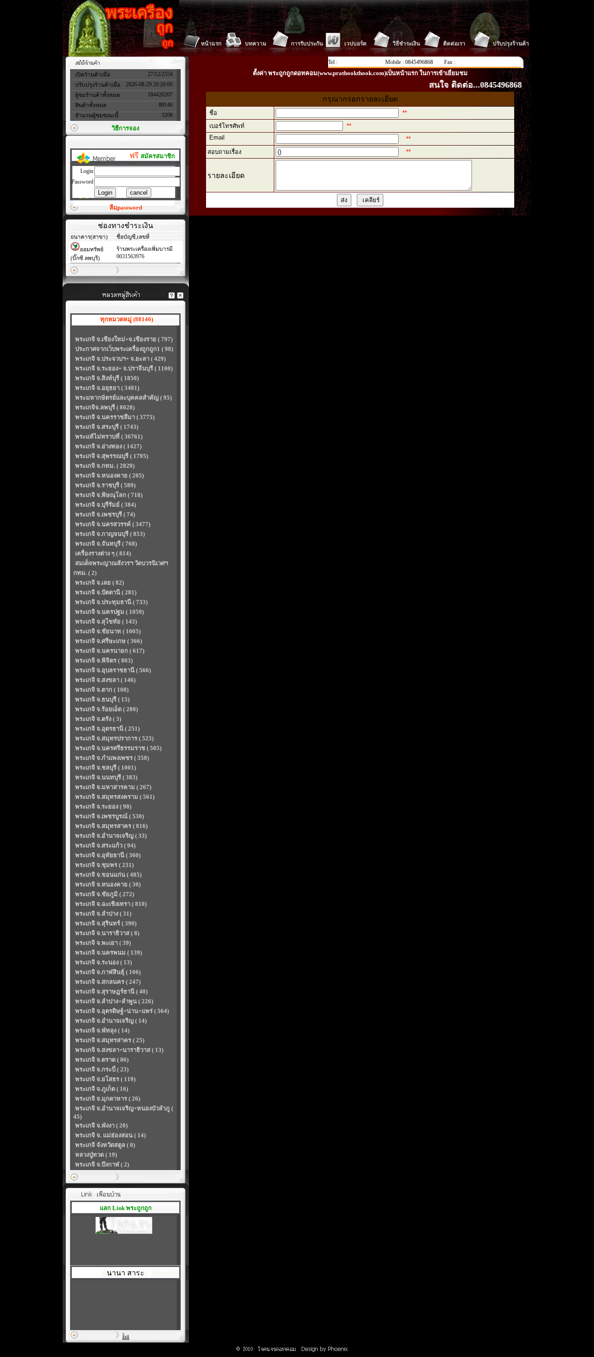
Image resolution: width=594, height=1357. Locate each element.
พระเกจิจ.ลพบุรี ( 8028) (105, 407)
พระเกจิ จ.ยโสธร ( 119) (105, 1079)
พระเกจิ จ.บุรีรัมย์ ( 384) (105, 504)
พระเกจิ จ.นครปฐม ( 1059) (109, 611)
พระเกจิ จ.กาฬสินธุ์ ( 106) (108, 971)
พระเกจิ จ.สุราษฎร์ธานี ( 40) (111, 991)
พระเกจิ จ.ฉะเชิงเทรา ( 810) (111, 903)
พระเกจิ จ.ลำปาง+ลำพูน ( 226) (114, 1001)
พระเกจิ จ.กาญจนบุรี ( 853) (110, 533)
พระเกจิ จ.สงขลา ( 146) (105, 679)
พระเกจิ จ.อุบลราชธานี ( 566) (113, 670)
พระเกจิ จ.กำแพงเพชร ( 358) (112, 757)
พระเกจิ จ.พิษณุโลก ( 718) (108, 494)
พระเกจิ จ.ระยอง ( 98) (103, 806)
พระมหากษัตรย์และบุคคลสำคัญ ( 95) (123, 397)
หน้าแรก (211, 43)
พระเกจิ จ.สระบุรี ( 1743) (106, 426)
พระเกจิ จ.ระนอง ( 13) (103, 962)
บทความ (255, 43)
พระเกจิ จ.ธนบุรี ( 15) (102, 699)
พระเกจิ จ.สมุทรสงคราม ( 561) (115, 796)
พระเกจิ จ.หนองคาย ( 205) (109, 475)
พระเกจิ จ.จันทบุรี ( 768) (106, 543)
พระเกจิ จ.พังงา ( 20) (101, 1125)
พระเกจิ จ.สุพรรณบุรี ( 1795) (111, 455)
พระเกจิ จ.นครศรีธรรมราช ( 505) (118, 748)
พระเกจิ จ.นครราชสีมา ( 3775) (115, 417)
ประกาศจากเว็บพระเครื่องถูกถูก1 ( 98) (124, 348)
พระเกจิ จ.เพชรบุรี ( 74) (105, 514)
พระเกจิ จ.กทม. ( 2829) (105, 465)
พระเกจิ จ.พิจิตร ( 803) (104, 660)
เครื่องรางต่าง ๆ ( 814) (103, 553)
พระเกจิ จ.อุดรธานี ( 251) (107, 728)
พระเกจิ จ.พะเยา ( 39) (103, 942)
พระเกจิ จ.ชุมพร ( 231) (104, 864)
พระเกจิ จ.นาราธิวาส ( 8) (107, 933)
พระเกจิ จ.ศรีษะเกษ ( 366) (108, 640)
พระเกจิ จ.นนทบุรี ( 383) (106, 777)
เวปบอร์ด (355, 43)
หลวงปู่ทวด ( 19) (96, 1154)
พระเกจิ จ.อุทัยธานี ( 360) (108, 855)
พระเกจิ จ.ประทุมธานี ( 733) (111, 602)
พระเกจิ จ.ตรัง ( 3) (98, 718)
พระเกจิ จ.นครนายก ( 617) (109, 650)
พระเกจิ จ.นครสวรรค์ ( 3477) (112, 524)
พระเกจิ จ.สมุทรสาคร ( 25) (109, 1040)
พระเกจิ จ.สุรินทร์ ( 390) (105, 923)
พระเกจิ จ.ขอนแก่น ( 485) (108, 874)
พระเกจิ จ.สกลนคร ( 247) (108, 981)
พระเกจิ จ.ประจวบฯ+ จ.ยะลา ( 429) (120, 358)
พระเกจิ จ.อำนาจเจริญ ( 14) (111, 1020)
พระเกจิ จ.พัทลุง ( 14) (102, 1030)
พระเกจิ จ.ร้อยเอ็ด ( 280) (106, 709)
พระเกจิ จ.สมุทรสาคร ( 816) (111, 825)
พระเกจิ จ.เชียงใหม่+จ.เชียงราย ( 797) (124, 339)
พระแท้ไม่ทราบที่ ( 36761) (108, 436)
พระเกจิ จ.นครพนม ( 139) (108, 952)
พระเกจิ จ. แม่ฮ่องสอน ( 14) (110, 1135)
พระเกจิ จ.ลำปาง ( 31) (103, 913)
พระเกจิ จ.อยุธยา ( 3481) (107, 387)
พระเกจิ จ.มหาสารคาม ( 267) (113, 787)
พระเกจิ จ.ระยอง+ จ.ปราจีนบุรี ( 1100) (124, 368)
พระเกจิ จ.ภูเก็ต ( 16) (101, 1088)
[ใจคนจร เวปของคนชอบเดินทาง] (124, 1226)
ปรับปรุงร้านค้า (511, 43)
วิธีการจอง (125, 128)
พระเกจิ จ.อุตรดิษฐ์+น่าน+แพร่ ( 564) (122, 1010)
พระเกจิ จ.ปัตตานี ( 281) (105, 592)
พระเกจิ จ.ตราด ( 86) (102, 1059)
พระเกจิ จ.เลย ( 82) (99, 582)
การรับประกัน (307, 43)
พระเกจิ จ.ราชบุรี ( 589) (105, 485)
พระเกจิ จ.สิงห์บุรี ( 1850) (107, 378)
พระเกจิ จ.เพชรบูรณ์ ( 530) (109, 816)
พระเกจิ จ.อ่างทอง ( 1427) (108, 446)
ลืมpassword (126, 207)
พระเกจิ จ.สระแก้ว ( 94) (105, 845)
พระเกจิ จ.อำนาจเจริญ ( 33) (111, 835)
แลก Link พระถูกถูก (126, 1207)
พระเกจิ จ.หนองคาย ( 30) (108, 884)
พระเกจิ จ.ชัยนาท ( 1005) (108, 631)
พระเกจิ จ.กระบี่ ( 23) (102, 1069)
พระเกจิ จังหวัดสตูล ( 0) (105, 1144)
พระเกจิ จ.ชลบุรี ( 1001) (105, 767)
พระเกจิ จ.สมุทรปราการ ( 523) (114, 738)
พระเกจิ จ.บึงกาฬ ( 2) (102, 1164)
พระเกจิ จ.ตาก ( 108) (102, 689)
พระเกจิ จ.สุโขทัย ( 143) (106, 621)
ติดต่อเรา (454, 43)
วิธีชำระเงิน (406, 43)
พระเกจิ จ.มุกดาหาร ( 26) (107, 1098)
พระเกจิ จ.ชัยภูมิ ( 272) (104, 894)
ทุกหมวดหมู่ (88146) (126, 319)
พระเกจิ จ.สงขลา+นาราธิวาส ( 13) (119, 1049)
